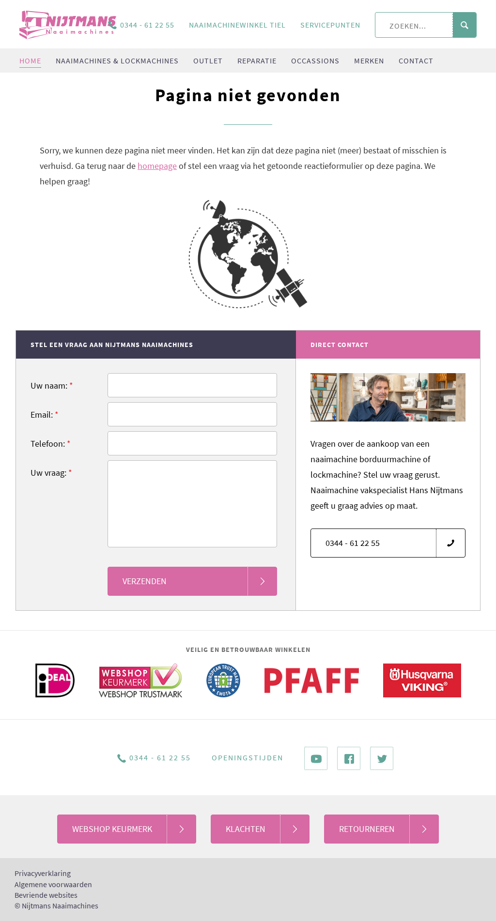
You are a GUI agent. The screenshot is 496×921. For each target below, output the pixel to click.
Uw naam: (52, 385)
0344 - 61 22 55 (147, 25)
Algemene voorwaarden (53, 884)
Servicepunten (330, 25)
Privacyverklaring (43, 873)
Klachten (245, 828)
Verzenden (145, 581)
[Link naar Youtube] (315, 758)
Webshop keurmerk (112, 828)
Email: (45, 414)
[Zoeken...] (464, 25)
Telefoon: (51, 443)
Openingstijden (247, 757)
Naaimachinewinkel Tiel (237, 25)
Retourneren (367, 828)
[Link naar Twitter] (381, 758)
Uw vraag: (51, 472)
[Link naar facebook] (348, 758)
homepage (157, 165)
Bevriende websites (46, 895)
